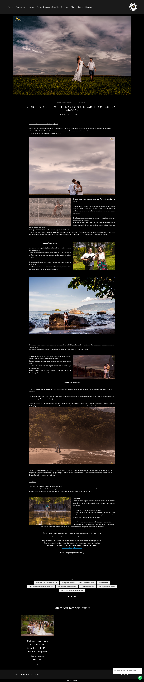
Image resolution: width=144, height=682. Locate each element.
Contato (88, 7)
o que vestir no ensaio (87, 586)
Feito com (72, 680)
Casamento (20, 7)
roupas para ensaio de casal (107, 586)
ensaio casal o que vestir (86, 583)
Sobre (80, 7)
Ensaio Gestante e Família (48, 7)
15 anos (31, 7)
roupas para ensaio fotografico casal (72, 590)
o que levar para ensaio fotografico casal (41, 586)
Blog (73, 7)
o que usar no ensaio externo (67, 586)
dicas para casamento (68, 583)
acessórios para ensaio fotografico (46, 583)
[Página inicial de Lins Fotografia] (130, 7)
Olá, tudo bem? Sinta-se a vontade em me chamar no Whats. (125, 671)
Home (10, 7)
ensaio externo (103, 583)
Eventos (64, 7)
